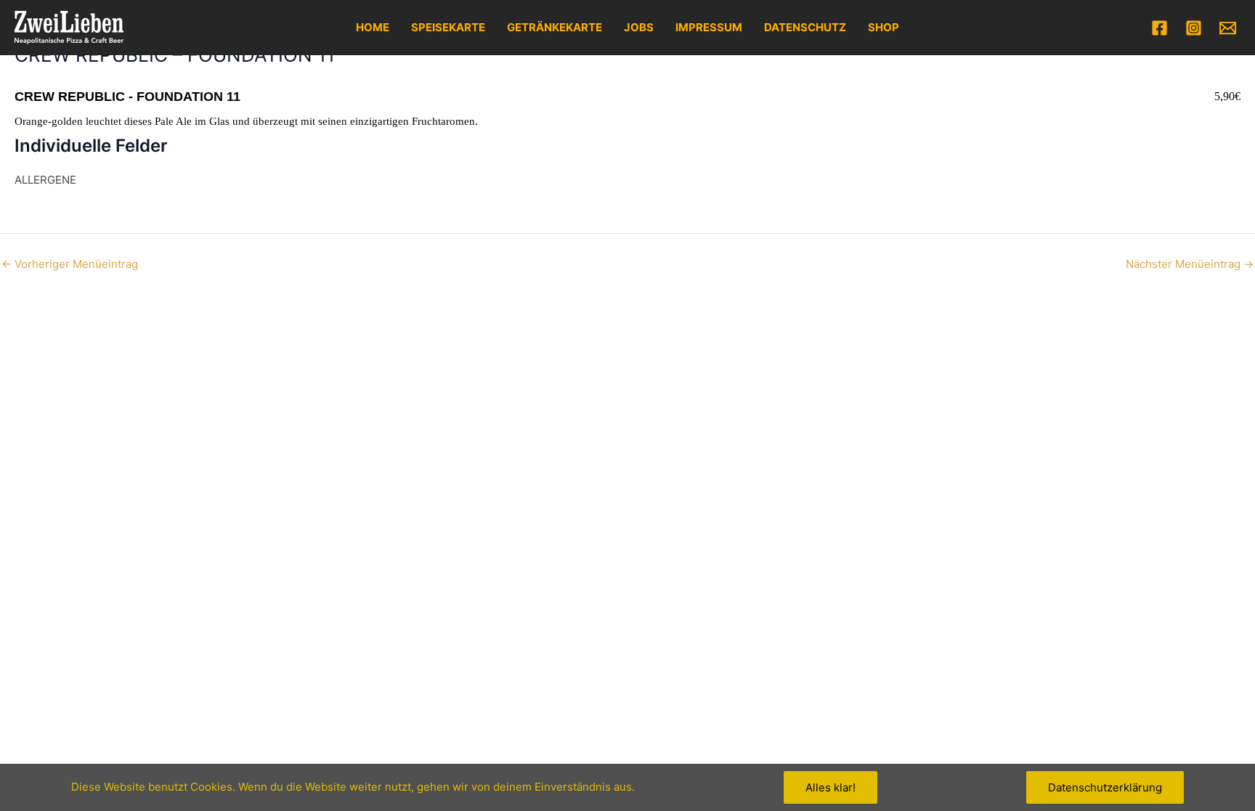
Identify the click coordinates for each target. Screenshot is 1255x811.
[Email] (1227, 28)
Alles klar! (830, 787)
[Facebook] (1159, 28)
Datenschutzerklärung (1105, 787)
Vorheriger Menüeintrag (69, 263)
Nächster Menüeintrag (1190, 263)
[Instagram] (1193, 28)
